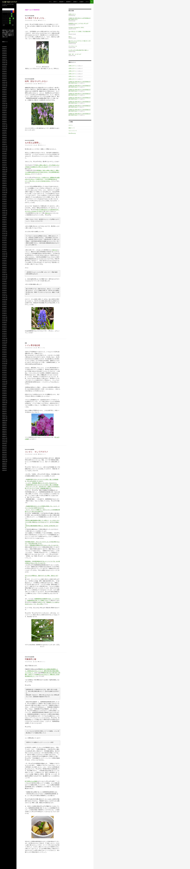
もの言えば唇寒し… (33, 142)
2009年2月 (4, 413)
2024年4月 (4, 96)
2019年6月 (4, 199)
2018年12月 (4, 210)
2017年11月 (4, 233)
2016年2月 (4, 270)
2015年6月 (4, 285)
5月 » (13, 25)
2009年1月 (4, 415)
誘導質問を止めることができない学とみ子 (78, 23)
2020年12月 (4, 167)
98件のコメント (42, 20)
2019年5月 (4, 201)
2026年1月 (4, 59)
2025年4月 (4, 75)
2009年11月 (4, 400)
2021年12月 (4, 146)
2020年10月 (4, 171)
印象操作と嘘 (30, 659)
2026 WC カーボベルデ (75, 54)
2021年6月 (4, 157)
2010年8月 (4, 386)
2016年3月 (4, 269)
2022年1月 (4, 144)
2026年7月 (4, 48)
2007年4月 (4, 452)
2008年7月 (4, 425)
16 (9, 18)
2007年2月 (4, 456)
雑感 (26, 343)
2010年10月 (4, 383)
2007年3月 (4, 454)
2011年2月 (4, 377)
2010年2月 (4, 397)
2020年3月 (4, 183)
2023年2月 (4, 121)
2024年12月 (4, 82)
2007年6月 (4, 448)
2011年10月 (4, 363)
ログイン (87, 1)
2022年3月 (4, 141)
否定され (47, 213)
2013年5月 (4, 329)
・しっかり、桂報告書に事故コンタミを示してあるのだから (41, 483)
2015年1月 (4, 294)
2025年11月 (4, 62)
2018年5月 (4, 222)
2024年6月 (4, 92)
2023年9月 (4, 108)
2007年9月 (4, 443)
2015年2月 (4, 292)
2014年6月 (4, 306)
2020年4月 (4, 181)
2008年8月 (4, 424)
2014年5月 (4, 308)
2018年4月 (4, 224)
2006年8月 (4, 465)
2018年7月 (4, 219)
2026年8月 (4, 46)
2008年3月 (4, 432)
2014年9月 (4, 301)
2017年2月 (4, 249)
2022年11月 (4, 126)
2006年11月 (4, 461)
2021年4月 (4, 160)
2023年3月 (4, 119)
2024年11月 (4, 84)
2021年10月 (4, 149)
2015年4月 (4, 288)
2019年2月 (4, 206)
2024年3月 (4, 98)
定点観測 (81, 1)
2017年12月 (4, 231)
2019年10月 (4, 192)
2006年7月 (4, 466)
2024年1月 (4, 101)
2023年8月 (4, 110)
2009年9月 (4, 404)
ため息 (36, 20)
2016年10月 (4, 256)
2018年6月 (4, 221)
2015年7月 (4, 283)
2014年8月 (4, 303)
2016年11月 (4, 254)
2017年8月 (4, 238)
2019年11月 (4, 190)
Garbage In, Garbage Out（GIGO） (77, 27)
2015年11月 (4, 276)
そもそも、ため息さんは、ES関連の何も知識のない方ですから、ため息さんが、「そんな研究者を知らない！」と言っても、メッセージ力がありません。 (42, 179)
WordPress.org (72, 133)
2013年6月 (4, 327)
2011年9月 (4, 365)
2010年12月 (4, 381)
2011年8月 (4, 367)
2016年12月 (4, 253)
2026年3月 (4, 55)
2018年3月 (4, 226)
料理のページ (5, 41)
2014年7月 (4, 304)
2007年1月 (4, 457)
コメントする (42, 347)
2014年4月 (4, 310)
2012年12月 (4, 338)
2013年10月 (4, 320)
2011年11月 (4, 361)
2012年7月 (4, 347)
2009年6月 (4, 408)
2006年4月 (4, 468)
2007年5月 (4, 450)
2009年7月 (4, 406)
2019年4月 (4, 203)
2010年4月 (4, 393)
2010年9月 (4, 384)
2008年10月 (4, 420)
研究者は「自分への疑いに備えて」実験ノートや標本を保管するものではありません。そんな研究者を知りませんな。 (42, 172)
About (54, 1)
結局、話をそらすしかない (36, 81)
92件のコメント (42, 661)
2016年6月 (4, 263)
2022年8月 (4, 132)
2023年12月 (4, 103)
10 (11, 16)
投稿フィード (72, 128)
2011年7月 (4, 368)
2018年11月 (4, 212)
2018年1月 (4, 230)
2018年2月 (4, 228)
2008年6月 (4, 427)
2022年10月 (4, 128)
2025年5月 (4, 73)
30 (9, 23)
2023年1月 (4, 123)
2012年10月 (4, 342)
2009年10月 (4, 402)
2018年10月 (4, 214)
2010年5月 (4, 392)
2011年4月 (4, 374)
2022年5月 (4, 137)
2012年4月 (4, 352)
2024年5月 (4, 94)
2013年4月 (4, 331)
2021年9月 (4, 151)
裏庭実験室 (68, 1)
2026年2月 (4, 57)
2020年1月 (4, 187)
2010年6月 (4, 390)
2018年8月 (4, 217)
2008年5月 (4, 429)
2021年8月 (4, 153)
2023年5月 (4, 116)
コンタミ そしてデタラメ (36, 452)
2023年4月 (4, 117)
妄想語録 (75, 1)
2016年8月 (4, 260)
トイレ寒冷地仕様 (32, 345)
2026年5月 (4, 52)
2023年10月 (4, 107)
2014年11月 (4, 297)
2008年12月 (4, 416)
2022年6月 (4, 135)
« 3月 (4, 25)
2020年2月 (4, 185)
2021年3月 (4, 162)
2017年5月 (4, 244)
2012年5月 (4, 351)
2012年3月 (4, 354)
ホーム (50, 1)
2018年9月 (4, 215)
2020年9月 (4, 173)
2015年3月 (4, 290)
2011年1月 (4, 379)
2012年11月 (4, 340)
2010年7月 (4, 388)
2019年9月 (4, 194)
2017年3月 (4, 247)
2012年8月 (4, 345)
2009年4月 (4, 409)
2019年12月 (4, 189)
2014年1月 (4, 315)
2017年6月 (4, 242)
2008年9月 (4, 422)
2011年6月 (4, 370)
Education (27, 15)
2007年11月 (4, 440)
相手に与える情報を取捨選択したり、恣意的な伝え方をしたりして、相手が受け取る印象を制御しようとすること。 (42, 670)
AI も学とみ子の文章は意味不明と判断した (79, 50)
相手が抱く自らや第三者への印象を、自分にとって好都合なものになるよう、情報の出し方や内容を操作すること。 (42, 674)
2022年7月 (4, 133)
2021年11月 (4, 148)
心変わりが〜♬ (72, 14)
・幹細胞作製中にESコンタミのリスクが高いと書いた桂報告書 (41, 484)
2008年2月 (4, 434)
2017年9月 (4, 237)
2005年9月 (4, 470)
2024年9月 (4, 87)
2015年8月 (4, 281)
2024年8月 (4, 89)
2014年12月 (4, 295)
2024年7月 (4, 91)
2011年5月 (4, 372)
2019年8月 (4, 196)
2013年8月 (4, 324)
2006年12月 (4, 459)
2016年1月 (4, 272)
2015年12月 (4, 274)
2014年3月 (4, 311)
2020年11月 (4, 169)
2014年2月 (4, 313)
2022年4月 (4, 139)
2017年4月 (4, 246)
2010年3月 (4, 395)
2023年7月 (4, 112)
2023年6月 (4, 114)
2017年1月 (4, 251)
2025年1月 (4, 80)
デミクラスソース (73, 46)
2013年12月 (4, 317)
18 (13, 18)
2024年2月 (4, 100)
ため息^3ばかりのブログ (9, 2)
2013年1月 (4, 336)
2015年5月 (4, 286)
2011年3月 (4, 375)
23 (9, 20)
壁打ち (70, 36)
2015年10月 (4, 278)
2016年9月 (4, 258)
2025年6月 (4, 71)
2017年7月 (4, 240)
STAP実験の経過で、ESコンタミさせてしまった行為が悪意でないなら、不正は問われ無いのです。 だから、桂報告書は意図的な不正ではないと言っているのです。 (42, 543)
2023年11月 (4, 105)
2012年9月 (4, 343)
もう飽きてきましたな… (35, 18)
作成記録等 (61, 1)
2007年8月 (4, 445)
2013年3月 (4, 333)
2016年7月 (4, 262)
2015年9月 (4, 279)
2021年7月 (4, 155)
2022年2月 (4, 142)
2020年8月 (4, 174)
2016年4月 (4, 267)
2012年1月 (4, 358)
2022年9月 (4, 130)
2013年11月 (4, 319)
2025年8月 (4, 68)
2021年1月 (4, 165)
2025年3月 (4, 76)
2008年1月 (4, 436)
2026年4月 (4, 53)
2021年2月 (4, 164)
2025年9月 (4, 66)
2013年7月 (4, 326)
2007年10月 (4, 441)
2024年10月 (4, 85)
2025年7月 (4, 69)
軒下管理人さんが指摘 (31, 781)
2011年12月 (4, 359)
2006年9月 (4, 463)
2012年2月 (4, 356)
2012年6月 (4, 349)
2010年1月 (4, 399)
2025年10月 (4, 64)
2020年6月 (4, 178)
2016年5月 (4, 265)
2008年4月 (4, 431)
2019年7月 (4, 197)
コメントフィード (73, 130)
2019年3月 (4, 205)
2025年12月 (4, 60)
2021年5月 (4, 158)
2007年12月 (4, 438)
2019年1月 (4, 208)
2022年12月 (4, 124)
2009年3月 (4, 411)
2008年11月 (4, 418)
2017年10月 (4, 235)
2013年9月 (4, 322)
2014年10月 (4, 299)
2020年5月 (4, 180)
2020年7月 (4, 176)
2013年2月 (4, 335)
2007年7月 (4, 447)
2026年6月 (4, 50)
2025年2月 (4, 78)
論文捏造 (32, 15)
